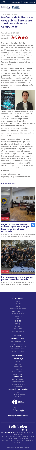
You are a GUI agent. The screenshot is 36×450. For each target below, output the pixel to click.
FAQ (18, 392)
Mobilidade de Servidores (18, 346)
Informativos (18, 369)
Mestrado (18, 326)
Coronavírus (18, 356)
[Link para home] (18, 428)
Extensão (18, 336)
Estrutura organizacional (18, 308)
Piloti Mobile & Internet (23, 447)
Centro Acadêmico (18, 313)
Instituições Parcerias (18, 341)
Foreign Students (18, 351)
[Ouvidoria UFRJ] (18, 409)
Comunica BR (16, 2)
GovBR (3, 2)
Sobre (18, 301)
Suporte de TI (18, 387)
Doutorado (18, 329)
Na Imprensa (18, 367)
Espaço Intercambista (18, 344)
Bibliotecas (18, 316)
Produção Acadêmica (18, 384)
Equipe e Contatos (18, 371)
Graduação (18, 324)
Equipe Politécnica (18, 311)
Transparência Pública (18, 415)
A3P (18, 318)
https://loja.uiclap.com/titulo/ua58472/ (15, 177)
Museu (18, 306)
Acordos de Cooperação (18, 349)
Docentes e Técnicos (18, 382)
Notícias (18, 362)
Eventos (18, 364)
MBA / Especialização (18, 331)
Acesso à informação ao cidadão (18, 395)
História (18, 304)
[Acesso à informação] (18, 402)
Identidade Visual (18, 374)
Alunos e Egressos (18, 379)
